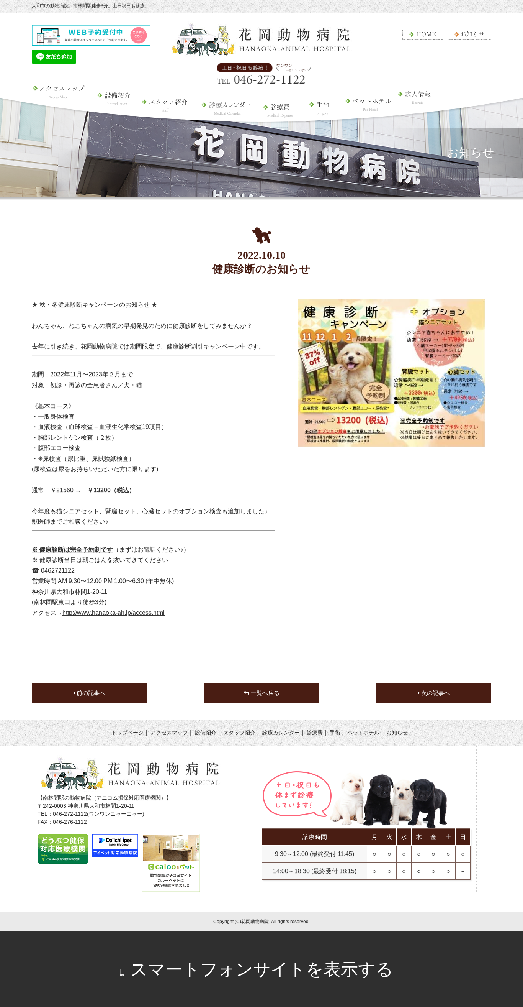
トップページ (127, 732)
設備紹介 (114, 113)
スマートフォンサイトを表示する (261, 969)
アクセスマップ (62, 113)
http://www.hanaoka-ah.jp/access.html (113, 612)
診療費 (278, 113)
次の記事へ (435, 693)
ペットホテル (364, 119)
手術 (319, 113)
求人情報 (420, 119)
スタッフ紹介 (165, 113)
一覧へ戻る (264, 693)
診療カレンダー (225, 113)
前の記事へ (90, 693)
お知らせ (397, 732)
